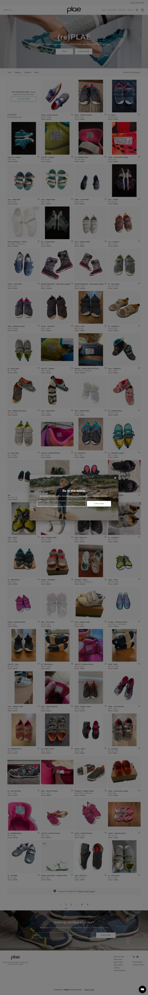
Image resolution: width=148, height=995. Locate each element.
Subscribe (99, 504)
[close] (115, 478)
